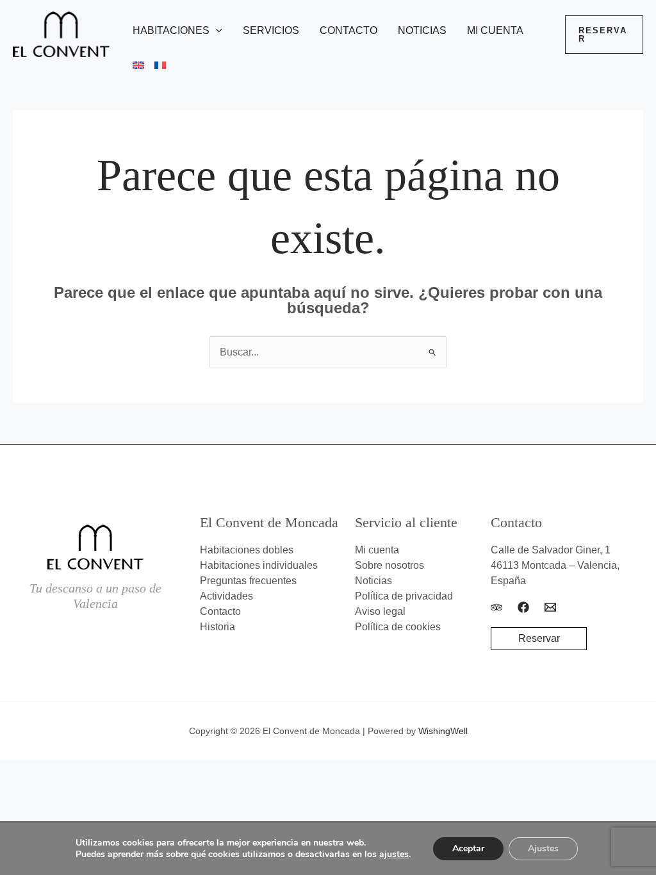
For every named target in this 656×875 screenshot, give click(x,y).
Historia (217, 626)
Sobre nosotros (389, 565)
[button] (215, 30)
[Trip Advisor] (496, 607)
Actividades (226, 596)
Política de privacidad (404, 596)
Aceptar (468, 848)
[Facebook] (523, 607)
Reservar (539, 638)
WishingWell (443, 731)
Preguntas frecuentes (248, 580)
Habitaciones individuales (259, 565)
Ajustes (543, 848)
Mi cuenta (495, 30)
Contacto (348, 30)
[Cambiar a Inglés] (133, 65)
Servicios (271, 30)
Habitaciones (171, 30)
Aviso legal (380, 611)
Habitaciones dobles (246, 549)
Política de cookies (398, 626)
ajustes (394, 854)
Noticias (422, 30)
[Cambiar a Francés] (155, 65)
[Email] (550, 607)
